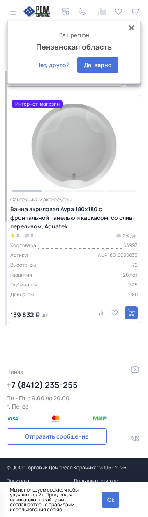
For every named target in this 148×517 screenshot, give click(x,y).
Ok (110, 499)
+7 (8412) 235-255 (42, 384)
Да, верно (98, 65)
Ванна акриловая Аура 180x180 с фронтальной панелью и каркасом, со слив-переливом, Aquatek (72, 217)
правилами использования (42, 507)
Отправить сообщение (56, 436)
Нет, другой (52, 65)
